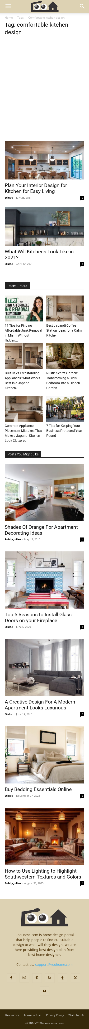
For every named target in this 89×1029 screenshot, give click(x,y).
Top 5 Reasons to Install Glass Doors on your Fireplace (38, 617)
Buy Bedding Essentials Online (38, 789)
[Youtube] (44, 991)
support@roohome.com (54, 964)
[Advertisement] (44, 94)
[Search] (82, 6)
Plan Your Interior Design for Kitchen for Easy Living (36, 188)
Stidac (9, 197)
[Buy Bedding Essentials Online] (44, 754)
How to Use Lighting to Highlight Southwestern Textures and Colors (43, 874)
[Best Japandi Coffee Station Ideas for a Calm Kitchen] (65, 308)
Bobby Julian (13, 539)
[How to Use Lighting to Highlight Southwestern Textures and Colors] (44, 836)
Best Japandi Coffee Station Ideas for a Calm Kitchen (64, 330)
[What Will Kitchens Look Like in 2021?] (44, 226)
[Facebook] (11, 978)
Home (9, 18)
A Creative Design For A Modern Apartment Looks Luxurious (40, 705)
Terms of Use (33, 1015)
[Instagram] (24, 978)
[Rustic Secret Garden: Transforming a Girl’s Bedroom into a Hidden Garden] (65, 356)
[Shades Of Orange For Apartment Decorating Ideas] (44, 492)
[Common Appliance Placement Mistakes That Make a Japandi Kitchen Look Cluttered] (24, 409)
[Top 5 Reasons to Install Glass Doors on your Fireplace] (44, 580)
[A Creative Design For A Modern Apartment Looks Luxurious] (44, 667)
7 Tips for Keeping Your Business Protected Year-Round (64, 430)
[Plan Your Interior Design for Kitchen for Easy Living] (44, 160)
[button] (8, 6)
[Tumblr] (62, 978)
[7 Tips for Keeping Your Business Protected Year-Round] (65, 409)
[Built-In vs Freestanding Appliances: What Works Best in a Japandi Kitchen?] (24, 356)
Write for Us (76, 1015)
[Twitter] (75, 978)
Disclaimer (12, 1015)
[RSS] (50, 978)
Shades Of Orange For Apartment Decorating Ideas (41, 530)
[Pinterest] (37, 978)
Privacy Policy (55, 1015)
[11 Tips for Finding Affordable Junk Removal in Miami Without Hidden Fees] (24, 308)
